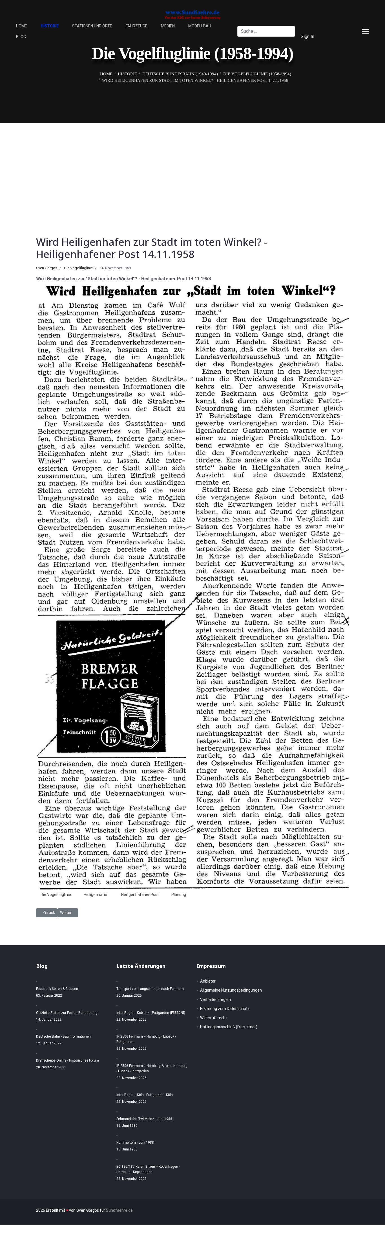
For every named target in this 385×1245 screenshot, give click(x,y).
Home (21, 26)
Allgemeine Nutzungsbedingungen (231, 990)
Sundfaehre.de (119, 1210)
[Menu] (365, 31)
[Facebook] (336, 26)
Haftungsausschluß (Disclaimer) (228, 1027)
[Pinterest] (346, 26)
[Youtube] (336, 36)
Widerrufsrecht (213, 1018)
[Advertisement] (192, 165)
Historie (50, 26)
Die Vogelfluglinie (78, 268)
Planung (178, 894)
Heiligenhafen (96, 894)
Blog (21, 36)
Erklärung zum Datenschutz (225, 1008)
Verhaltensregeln (215, 999)
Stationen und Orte (92, 26)
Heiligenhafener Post (140, 894)
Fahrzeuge (136, 26)
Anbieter (208, 981)
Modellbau (199, 26)
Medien (168, 26)
